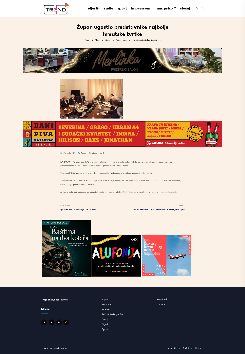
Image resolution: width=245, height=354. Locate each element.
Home (198, 348)
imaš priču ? (165, 8)
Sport (105, 329)
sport (122, 8)
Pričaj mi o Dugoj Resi (113, 314)
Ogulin (105, 324)
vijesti (93, 8)
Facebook (162, 299)
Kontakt (172, 348)
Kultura (106, 309)
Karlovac (106, 304)
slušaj (185, 8)
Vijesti (94, 153)
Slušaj (186, 348)
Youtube (161, 304)
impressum (140, 8)
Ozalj (105, 319)
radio (108, 8)
